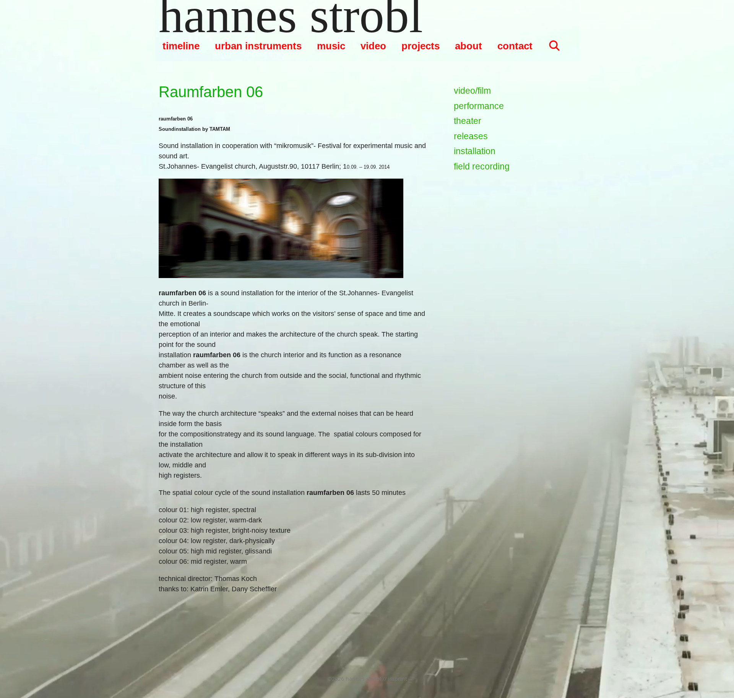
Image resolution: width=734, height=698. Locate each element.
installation (474, 151)
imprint (397, 678)
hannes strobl (291, 15)
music (331, 46)
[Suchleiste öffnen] (554, 46)
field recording (482, 166)
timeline (181, 46)
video (373, 46)
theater (467, 121)
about (468, 46)
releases (471, 136)
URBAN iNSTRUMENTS (258, 46)
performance (479, 106)
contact (515, 46)
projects (420, 46)
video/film (472, 91)
